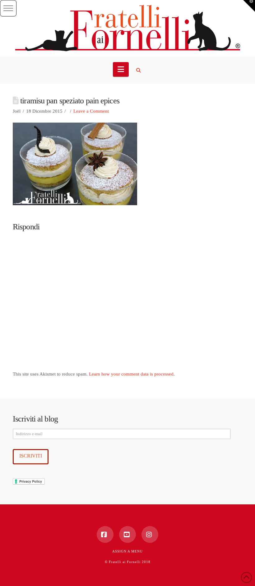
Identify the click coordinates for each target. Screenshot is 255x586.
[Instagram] (149, 534)
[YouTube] (127, 534)
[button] (8, 8)
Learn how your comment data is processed (131, 374)
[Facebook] (105, 534)
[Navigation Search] (139, 70)
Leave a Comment (91, 111)
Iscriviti (30, 455)
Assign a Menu (127, 551)
